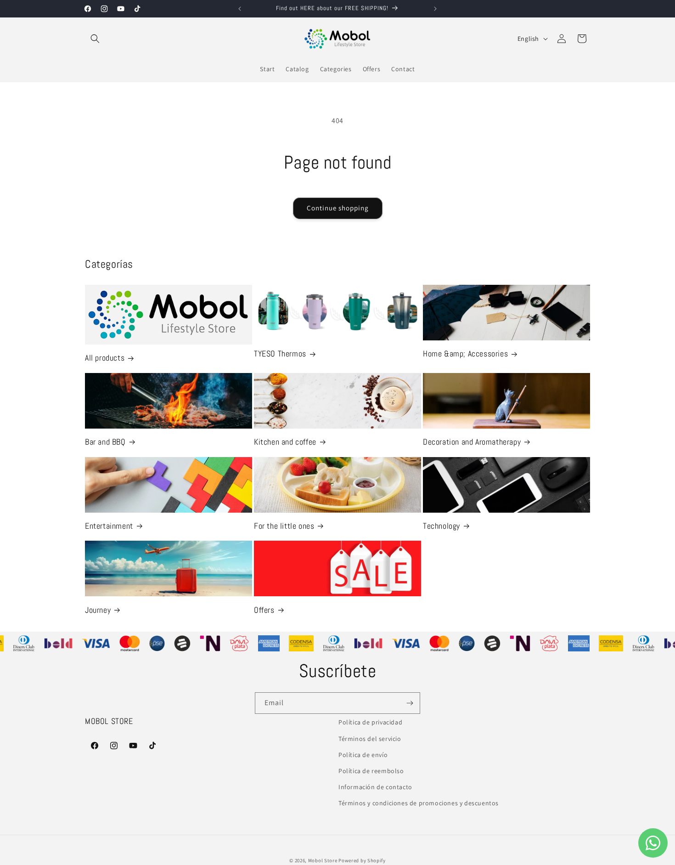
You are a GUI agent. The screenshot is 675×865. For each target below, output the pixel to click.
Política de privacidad (370, 722)
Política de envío (363, 755)
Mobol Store (323, 860)
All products (104, 357)
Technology (441, 525)
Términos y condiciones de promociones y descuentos (418, 803)
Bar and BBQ (105, 441)
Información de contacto (375, 787)
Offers (264, 610)
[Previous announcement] (240, 8)
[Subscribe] (409, 703)
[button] (95, 38)
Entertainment (109, 525)
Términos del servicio (369, 739)
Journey (98, 610)
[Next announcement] (435, 8)
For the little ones (284, 525)
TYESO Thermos (280, 353)
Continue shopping (338, 208)
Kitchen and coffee (285, 441)
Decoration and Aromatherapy (472, 441)
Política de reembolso (371, 771)
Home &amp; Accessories (465, 353)
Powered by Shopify (362, 860)
